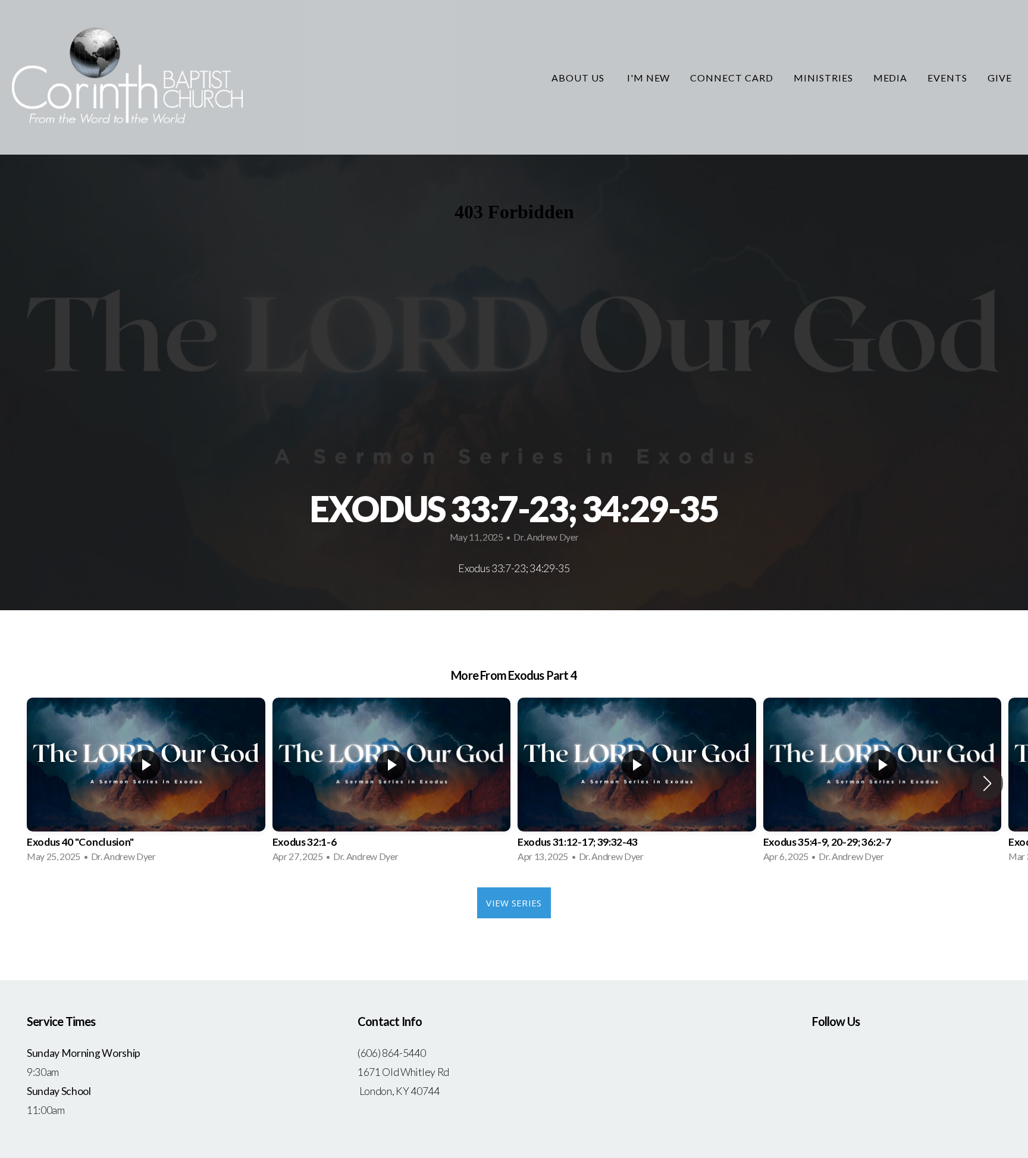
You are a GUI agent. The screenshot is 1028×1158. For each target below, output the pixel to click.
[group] (146, 784)
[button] (987, 783)
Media (890, 77)
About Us (579, 77)
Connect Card (731, 77)
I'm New (648, 77)
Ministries (823, 77)
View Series (513, 903)
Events (947, 77)
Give (1000, 77)
